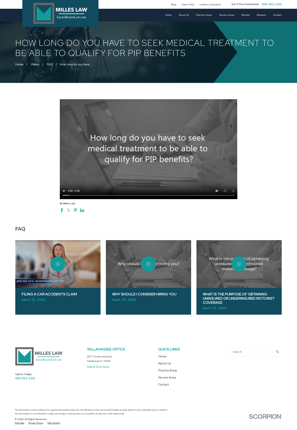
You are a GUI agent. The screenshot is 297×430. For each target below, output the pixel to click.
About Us (164, 363)
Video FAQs (188, 4)
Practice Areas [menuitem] (204, 15)
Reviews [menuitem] (261, 15)
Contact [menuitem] (277, 15)
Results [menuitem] (245, 15)
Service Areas (167, 378)
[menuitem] (19, 423)
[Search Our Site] (277, 351)
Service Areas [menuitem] (226, 15)
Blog (173, 4)
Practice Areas (167, 370)
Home (162, 356)
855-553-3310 (272, 4)
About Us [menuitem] (184, 15)
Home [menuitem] (168, 15)
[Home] (60, 13)
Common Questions (210, 4)
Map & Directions (98, 367)
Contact (163, 385)
